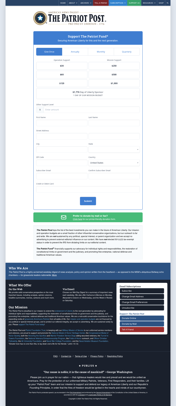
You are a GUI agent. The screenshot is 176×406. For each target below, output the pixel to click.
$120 (61, 83)
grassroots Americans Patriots (37, 319)
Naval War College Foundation (59, 341)
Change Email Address (133, 296)
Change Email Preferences (135, 302)
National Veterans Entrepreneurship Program (46, 338)
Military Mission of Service (72, 330)
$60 (62, 74)
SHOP (161, 3)
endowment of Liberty (64, 311)
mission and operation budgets (82, 319)
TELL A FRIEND (101, 3)
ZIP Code (40, 157)
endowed (81, 395)
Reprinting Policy (115, 356)
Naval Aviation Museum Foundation (93, 341)
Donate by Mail (129, 323)
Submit (88, 201)
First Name (41, 117)
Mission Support (114, 60)
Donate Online (129, 318)
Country (92, 157)
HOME (63, 3)
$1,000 (114, 83)
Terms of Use (81, 356)
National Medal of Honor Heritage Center (68, 333)
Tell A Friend (128, 329)
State (91, 144)
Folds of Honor (75, 338)
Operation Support (62, 60)
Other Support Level (45, 104)
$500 (114, 74)
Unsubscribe (128, 307)
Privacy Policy (96, 356)
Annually (75, 51)
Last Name (93, 117)
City (37, 144)
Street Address (42, 130)
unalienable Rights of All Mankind (100, 395)
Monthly (101, 51)
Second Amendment (103, 392)
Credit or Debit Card (45, 183)
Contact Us (66, 356)
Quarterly (126, 51)
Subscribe (127, 290)
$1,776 (88, 93)
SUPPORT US (134, 3)
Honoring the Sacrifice (37, 335)
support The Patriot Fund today (31, 324)
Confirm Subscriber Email (100, 170)
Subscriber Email (43, 170)
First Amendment (76, 392)
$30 (62, 65)
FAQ (55, 356)
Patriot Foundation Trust (35, 330)
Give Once (49, 51)
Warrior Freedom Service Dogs (63, 335)
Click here (77, 219)
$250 (114, 65)
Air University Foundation (31, 341)
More (54, 275)
